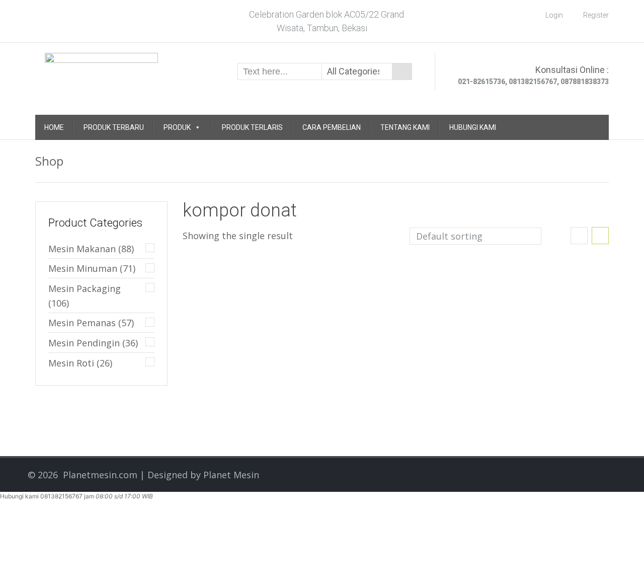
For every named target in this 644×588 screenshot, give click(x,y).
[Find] (402, 71)
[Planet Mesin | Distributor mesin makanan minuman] (101, 70)
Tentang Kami (405, 127)
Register (596, 15)
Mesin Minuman (82, 268)
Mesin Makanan (82, 249)
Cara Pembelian (331, 127)
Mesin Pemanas (82, 323)
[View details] (234, 268)
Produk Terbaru (114, 127)
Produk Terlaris (252, 127)
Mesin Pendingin (84, 343)
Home (54, 127)
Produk (177, 127)
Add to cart (287, 288)
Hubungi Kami (472, 127)
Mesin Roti (71, 363)
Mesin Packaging (84, 288)
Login (554, 15)
